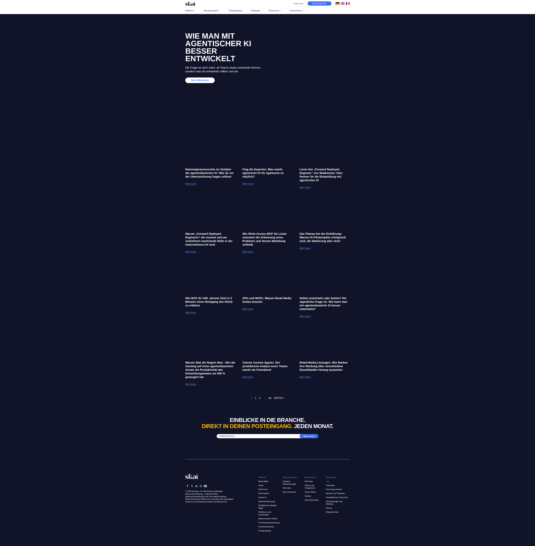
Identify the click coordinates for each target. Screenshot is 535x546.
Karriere (308, 496)
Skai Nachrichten (311, 500)
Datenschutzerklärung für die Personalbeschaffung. (206, 497)
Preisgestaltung (264, 531)
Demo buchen (319, 3)
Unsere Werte (310, 492)
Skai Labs (287, 488)
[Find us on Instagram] (201, 486)
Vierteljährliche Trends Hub (337, 497)
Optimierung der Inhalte (267, 519)
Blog (327, 481)
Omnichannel (263, 493)
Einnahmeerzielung (266, 527)
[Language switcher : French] (348, 3)
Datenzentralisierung (266, 501)
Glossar (329, 508)
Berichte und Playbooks (335, 493)
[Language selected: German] (343, 3)
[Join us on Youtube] (205, 486)
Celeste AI (262, 497)
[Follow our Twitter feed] (192, 486)
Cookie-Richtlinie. (212, 494)
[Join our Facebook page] (187, 486)
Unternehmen (296, 10)
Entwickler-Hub (332, 512)
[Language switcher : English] (343, 3)
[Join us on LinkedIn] (196, 486)
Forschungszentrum (334, 489)
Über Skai (309, 481)
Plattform (189, 10)
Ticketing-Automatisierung (268, 523)
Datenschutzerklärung (194, 494)
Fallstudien (330, 485)
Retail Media (263, 481)
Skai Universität (289, 492)
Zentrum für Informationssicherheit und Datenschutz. (206, 502)
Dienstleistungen (211, 10)
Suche (260, 485)
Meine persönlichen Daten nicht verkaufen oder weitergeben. (209, 499)
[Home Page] (190, 3)
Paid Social (263, 489)
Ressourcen (274, 10)
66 (269, 398)
